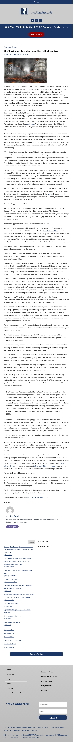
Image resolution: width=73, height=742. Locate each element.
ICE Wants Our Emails (11, 579)
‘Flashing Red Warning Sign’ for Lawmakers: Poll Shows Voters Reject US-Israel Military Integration (18, 549)
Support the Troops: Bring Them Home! (17, 610)
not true (30, 124)
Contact (10, 688)
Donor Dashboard (14, 693)
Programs (10, 679)
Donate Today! (36, 654)
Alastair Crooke (12, 54)
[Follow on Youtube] (40, 20)
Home (9, 669)
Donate (9, 683)
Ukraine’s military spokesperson (46, 466)
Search (31, 542)
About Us (10, 674)
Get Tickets (36, 34)
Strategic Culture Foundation (37, 497)
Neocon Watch (9, 637)
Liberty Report (47, 690)
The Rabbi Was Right (11, 603)
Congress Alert (9, 630)
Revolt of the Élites (50, 231)
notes (50, 194)
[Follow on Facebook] (32, 20)
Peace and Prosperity (49, 676)
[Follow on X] (36, 20)
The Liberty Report (10, 644)
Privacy (6, 735)
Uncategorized (9, 647)
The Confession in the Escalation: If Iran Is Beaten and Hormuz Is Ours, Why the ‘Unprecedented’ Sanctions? (18, 561)
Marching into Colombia (12, 622)
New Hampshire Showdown (13, 616)
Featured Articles (11, 47)
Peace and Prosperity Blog (12, 640)
